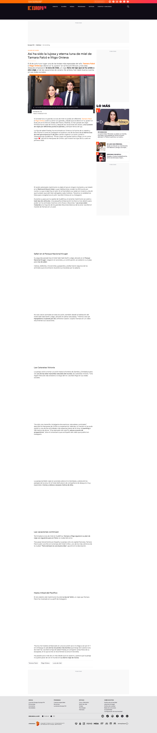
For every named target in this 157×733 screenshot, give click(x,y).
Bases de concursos (110, 708)
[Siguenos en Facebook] (121, 2)
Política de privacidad (110, 702)
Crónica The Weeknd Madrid (35, 1)
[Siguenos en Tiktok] (113, 2)
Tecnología (82, 708)
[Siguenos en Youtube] (110, 2)
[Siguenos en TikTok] (107, 717)
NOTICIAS (91, 6)
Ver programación (99, 1)
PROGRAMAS (81, 6)
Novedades (32, 708)
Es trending (46, 45)
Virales (81, 706)
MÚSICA (72, 6)
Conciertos (32, 706)
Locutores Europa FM (60, 706)
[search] (128, 7)
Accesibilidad (108, 709)
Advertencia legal (109, 704)
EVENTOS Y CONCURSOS (105, 6)
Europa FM (31, 45)
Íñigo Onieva (35, 66)
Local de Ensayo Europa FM (37, 702)
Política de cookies (109, 706)
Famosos (81, 709)
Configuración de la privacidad (113, 711)
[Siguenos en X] (122, 717)
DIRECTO (55, 6)
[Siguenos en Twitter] (124, 2)
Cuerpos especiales (59, 702)
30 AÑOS (63, 6)
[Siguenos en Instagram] (117, 2)
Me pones (57, 704)
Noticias (38, 45)
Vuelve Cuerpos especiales (34, 2)
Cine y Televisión (84, 702)
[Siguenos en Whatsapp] (128, 2)
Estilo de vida (83, 704)
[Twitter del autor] (41, 111)
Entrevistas (32, 704)
